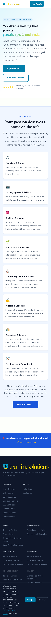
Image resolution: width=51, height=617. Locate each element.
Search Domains (9, 513)
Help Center (28, 489)
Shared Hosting (9, 489)
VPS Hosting (8, 493)
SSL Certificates (9, 505)
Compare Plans (9, 517)
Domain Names (9, 509)
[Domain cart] (26, 4)
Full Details (37, 4)
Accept (30, 600)
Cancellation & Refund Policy (12, 539)
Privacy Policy (8, 534)
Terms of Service (10, 530)
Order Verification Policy (13, 545)
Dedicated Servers (10, 501)
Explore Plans (14, 68)
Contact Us (27, 493)
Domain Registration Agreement (35, 577)
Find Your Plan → (25, 404)
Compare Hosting (15, 78)
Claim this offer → (26, 442)
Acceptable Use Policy (36, 530)
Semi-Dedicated (9, 497)
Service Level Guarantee (37, 534)
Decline (42, 600)
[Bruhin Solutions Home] (11, 4)
